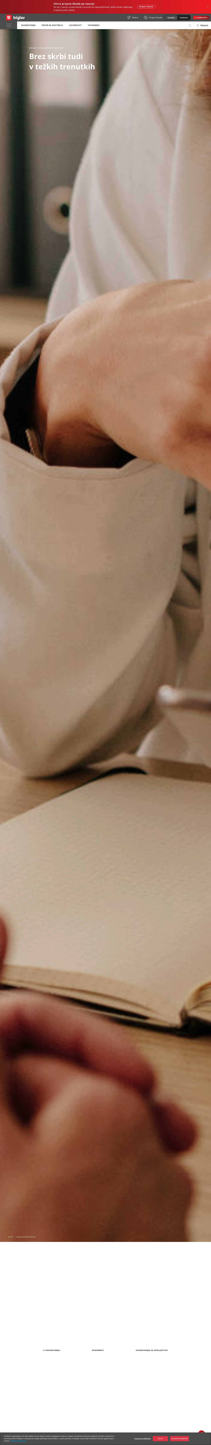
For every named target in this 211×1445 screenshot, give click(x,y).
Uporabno (94, 25)
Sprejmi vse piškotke (179, 1438)
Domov (10, 1237)
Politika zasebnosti (18, 1441)
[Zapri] (207, 1438)
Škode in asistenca (52, 25)
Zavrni (160, 1438)
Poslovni (184, 17)
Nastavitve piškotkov (142, 1438)
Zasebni (171, 17)
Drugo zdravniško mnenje (26, 1237)
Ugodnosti (75, 25)
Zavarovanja (28, 25)
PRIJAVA (204, 25)
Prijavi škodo (146, 7)
